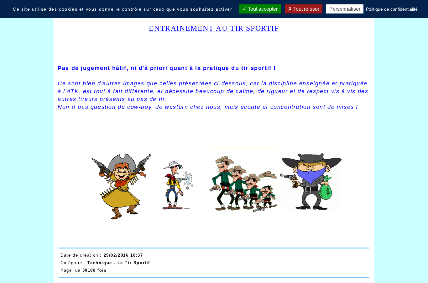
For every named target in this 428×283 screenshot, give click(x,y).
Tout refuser (305, 9)
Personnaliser (344, 9)
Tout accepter (262, 9)
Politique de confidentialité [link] (392, 9)
